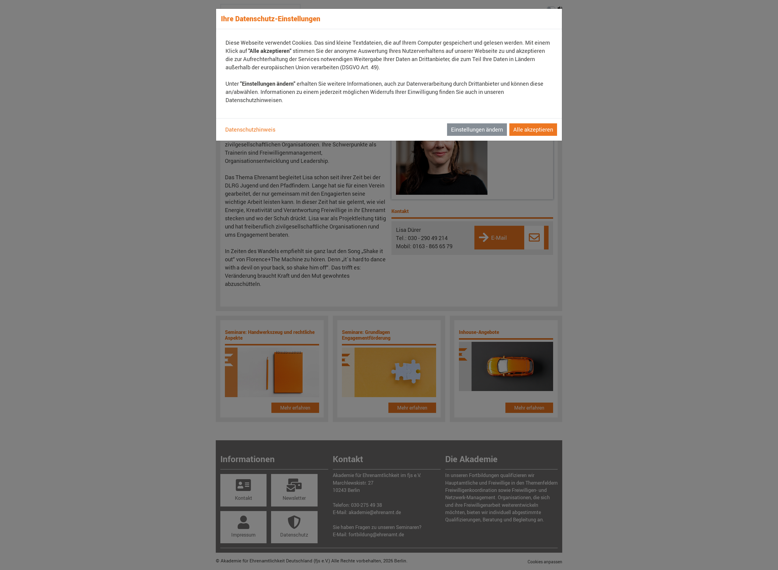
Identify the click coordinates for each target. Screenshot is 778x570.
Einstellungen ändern (477, 129)
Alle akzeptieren (533, 129)
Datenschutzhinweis (250, 129)
